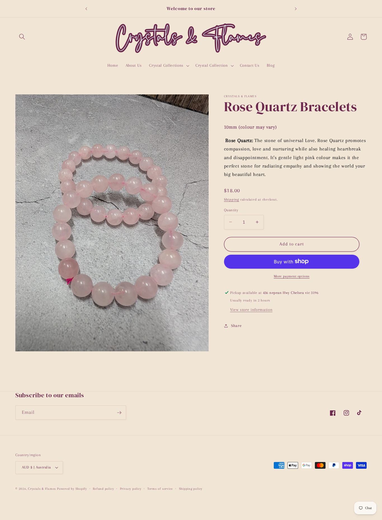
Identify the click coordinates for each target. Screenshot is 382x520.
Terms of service (160, 489)
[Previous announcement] (86, 9)
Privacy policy (131, 489)
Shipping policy (191, 489)
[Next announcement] (296, 9)
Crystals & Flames (42, 489)
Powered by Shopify (72, 489)
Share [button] (236, 325)
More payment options (292, 276)
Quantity (231, 210)
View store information (251, 309)
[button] (22, 36)
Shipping (231, 199)
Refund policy (103, 489)
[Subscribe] (119, 412)
